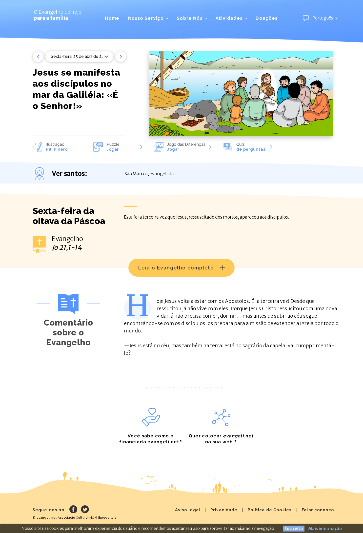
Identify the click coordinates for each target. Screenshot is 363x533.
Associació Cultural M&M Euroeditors (87, 517)
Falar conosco (318, 510)
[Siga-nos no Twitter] (85, 510)
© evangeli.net (45, 517)
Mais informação (325, 528)
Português (322, 18)
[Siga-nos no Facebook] (73, 510)
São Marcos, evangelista (149, 174)
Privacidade (224, 510)
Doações (267, 18)
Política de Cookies (270, 510)
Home (112, 18)
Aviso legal (187, 510)
